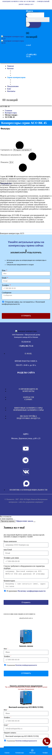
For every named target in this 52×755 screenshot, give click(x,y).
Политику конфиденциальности (31, 591)
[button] (33, 25)
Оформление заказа (24, 521)
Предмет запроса (10, 733)
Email (4, 278)
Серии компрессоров (16, 78)
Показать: (5, 162)
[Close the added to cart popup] (34, 521)
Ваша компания (10, 541)
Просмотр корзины (8, 521)
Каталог (10, 69)
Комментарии (9, 581)
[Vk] (26, 472)
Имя (4, 270)
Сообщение (6, 293)
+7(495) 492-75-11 (26, 346)
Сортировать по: (7, 150)
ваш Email (8, 550)
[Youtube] (26, 448)
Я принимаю (26, 591)
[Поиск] (28, 24)
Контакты (11, 91)
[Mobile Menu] (2, 29)
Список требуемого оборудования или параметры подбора (24, 567)
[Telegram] (25, 460)
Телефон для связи (11, 558)
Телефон (5, 285)
